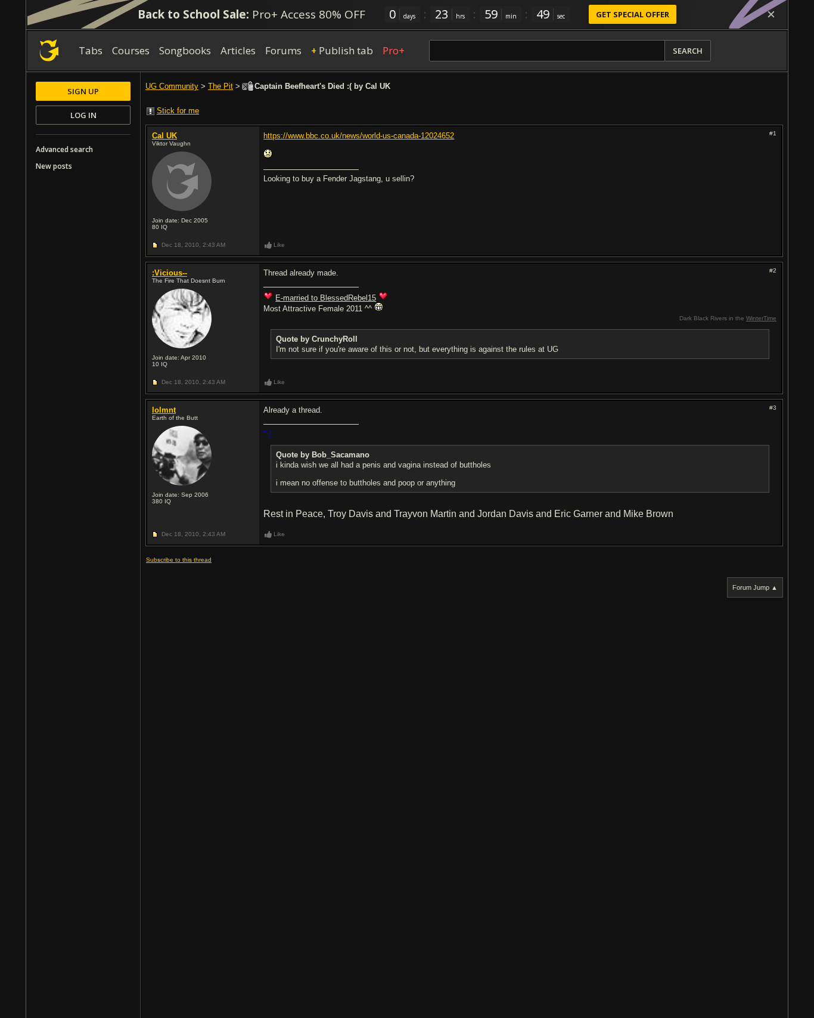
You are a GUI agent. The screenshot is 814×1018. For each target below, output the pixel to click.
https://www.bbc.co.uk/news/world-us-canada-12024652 (358, 135)
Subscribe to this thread (179, 559)
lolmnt (164, 410)
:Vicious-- (169, 272)
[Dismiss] (771, 14)
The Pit (220, 86)
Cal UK (164, 135)
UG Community (171, 86)
